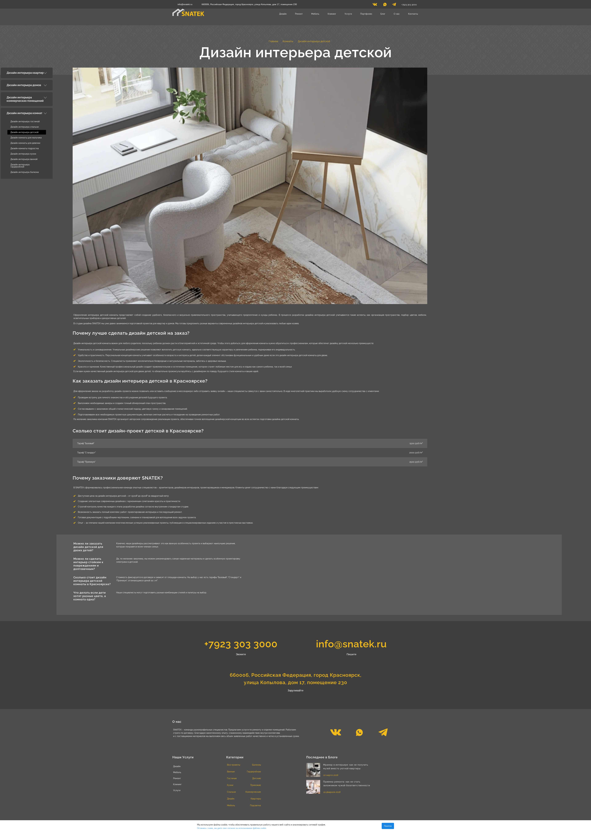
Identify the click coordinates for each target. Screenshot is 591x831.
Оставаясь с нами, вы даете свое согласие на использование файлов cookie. (232, 828)
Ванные (231, 771)
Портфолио (366, 14)
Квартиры (256, 798)
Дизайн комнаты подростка (24, 148)
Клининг (332, 14)
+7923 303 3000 (409, 4)
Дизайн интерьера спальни (24, 127)
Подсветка (255, 805)
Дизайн (283, 14)
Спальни (231, 792)
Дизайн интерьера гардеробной (20, 165)
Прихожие (255, 785)
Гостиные (232, 778)
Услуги (348, 14)
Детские (256, 778)
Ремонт (299, 14)
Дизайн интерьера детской (24, 132)
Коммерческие (253, 792)
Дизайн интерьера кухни (23, 154)
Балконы (256, 765)
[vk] (375, 5)
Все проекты (233, 765)
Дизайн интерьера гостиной (25, 121)
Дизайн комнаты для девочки (25, 143)
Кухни (230, 785)
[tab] (27, 73)
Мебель (315, 14)
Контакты (413, 14)
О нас (397, 14)
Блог (382, 14)
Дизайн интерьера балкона (24, 172)
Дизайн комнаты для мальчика (26, 137)
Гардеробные (254, 771)
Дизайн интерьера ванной (23, 159)
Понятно (388, 826)
